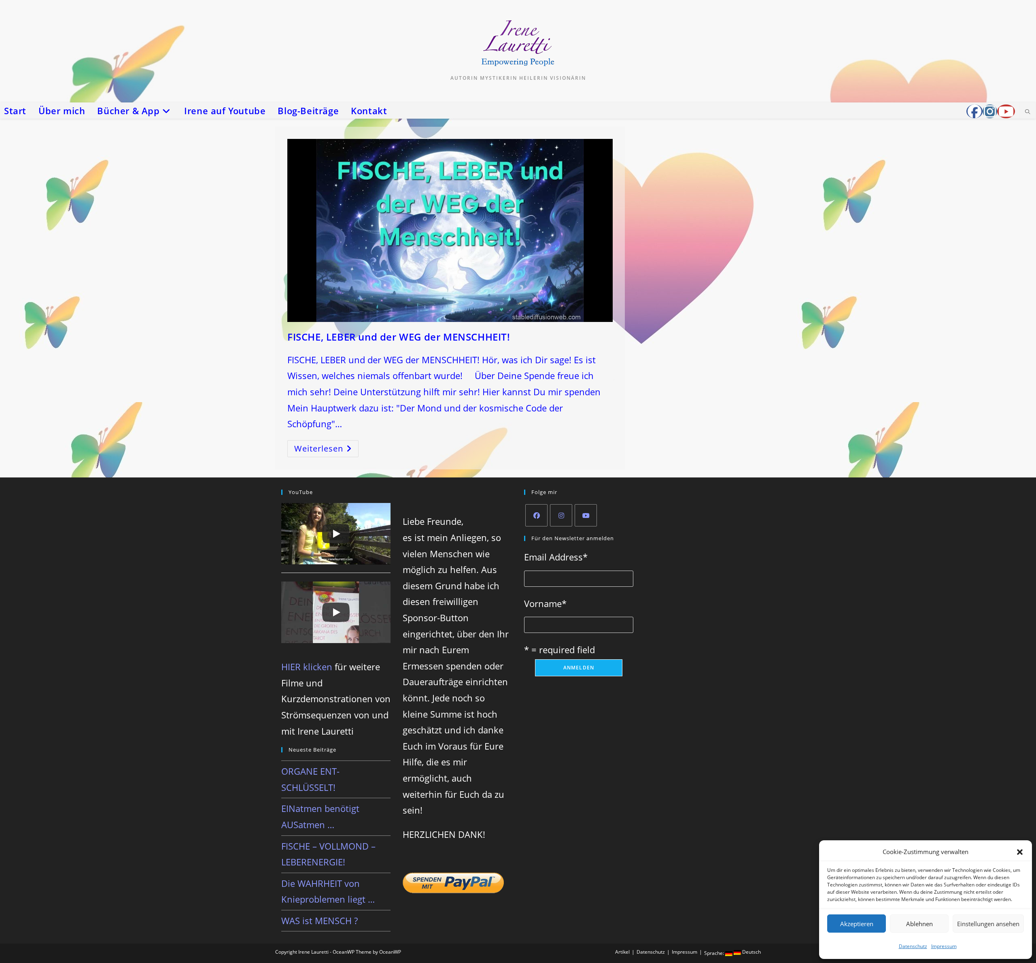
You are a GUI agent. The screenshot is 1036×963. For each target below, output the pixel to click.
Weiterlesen (326, 450)
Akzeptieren (856, 924)
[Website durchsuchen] (1027, 112)
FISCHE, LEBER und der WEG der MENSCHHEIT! (398, 336)
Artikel (622, 951)
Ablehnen (919, 924)
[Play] (336, 533)
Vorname (545, 603)
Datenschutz (913, 946)
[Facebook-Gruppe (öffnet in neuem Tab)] (974, 111)
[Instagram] (561, 515)
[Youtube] (586, 515)
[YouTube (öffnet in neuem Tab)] (1006, 111)
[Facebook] (536, 515)
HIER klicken (306, 666)
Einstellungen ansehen (988, 924)
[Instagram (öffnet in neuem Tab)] (990, 111)
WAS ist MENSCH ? (319, 920)
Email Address (556, 557)
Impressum (944, 946)
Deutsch (751, 951)
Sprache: (714, 953)
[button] (1020, 852)
